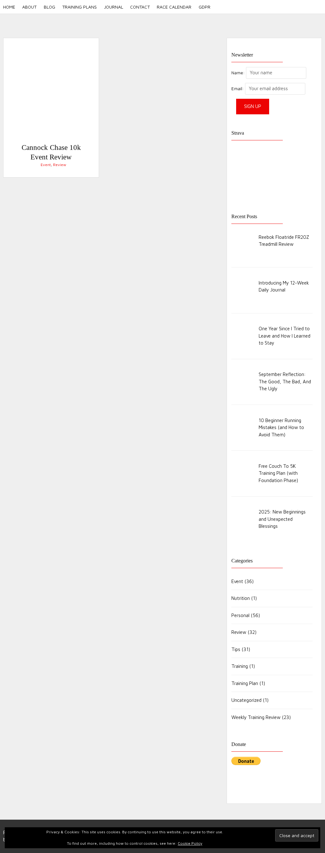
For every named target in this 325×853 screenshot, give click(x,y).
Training (239, 666)
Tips (235, 649)
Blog (49, 7)
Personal (240, 615)
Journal (113, 7)
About (29, 7)
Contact (140, 7)
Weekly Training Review (256, 717)
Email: (238, 88)
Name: (238, 72)
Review (59, 164)
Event (46, 164)
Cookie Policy (190, 843)
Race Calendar (174, 7)
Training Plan (244, 683)
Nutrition (240, 598)
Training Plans (79, 7)
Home (9, 7)
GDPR (204, 7)
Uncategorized (246, 700)
